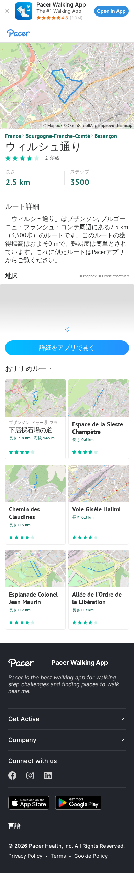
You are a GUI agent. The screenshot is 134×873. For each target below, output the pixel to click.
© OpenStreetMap (81, 125)
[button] (7, 11)
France (13, 135)
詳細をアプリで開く (67, 348)
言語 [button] (14, 825)
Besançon (105, 135)
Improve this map (115, 125)
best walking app (64, 677)
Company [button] (22, 739)
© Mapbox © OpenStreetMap (104, 275)
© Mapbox (53, 125)
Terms (58, 856)
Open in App (111, 11)
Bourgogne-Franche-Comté (57, 135)
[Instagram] (30, 776)
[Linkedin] (48, 776)
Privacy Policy (25, 856)
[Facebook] (12, 776)
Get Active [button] (24, 718)
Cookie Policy (91, 856)
